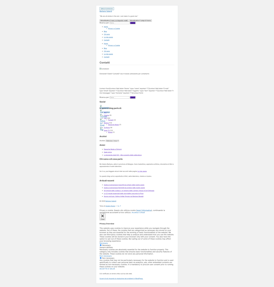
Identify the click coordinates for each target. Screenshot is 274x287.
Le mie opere (108, 37)
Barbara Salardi (106, 11)
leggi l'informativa (144, 210)
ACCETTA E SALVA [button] (107, 269)
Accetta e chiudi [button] (138, 212)
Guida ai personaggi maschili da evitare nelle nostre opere (124, 185)
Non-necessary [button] (106, 256)
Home (106, 27)
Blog (105, 31)
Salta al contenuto (107, 9)
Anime (110, 132)
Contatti (106, 40)
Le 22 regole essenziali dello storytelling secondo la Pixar (124, 193)
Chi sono (107, 34)
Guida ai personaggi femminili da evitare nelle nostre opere (124, 188)
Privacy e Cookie (114, 28)
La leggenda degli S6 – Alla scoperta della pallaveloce (123, 155)
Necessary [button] (104, 243)
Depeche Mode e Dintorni (113, 149)
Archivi (102, 141)
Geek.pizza (108, 152)
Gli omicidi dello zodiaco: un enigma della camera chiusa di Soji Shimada (129, 190)
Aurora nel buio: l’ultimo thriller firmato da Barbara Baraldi (123, 196)
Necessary (106, 245)
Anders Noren (110, 206)
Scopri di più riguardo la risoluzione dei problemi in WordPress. (121, 278)
